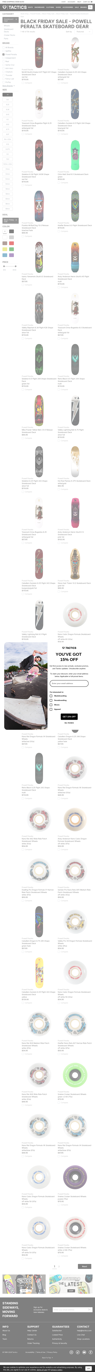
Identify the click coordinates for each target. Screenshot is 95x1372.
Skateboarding (60, 696)
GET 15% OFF (69, 717)
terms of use (42, 1370)
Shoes (56, 705)
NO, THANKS (69, 723)
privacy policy (56, 1370)
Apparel (57, 709)
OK (88, 1368)
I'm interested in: (57, 692)
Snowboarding (60, 700)
